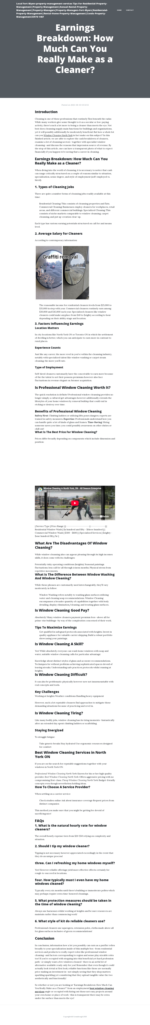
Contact (130, 10)
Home (119, 10)
